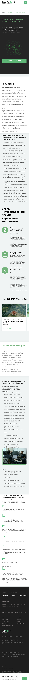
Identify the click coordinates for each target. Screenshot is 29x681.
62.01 (21, 642)
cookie (11, 674)
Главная (3, 12)
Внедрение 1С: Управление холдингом (16, 12)
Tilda (18, 665)
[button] (25, 2)
